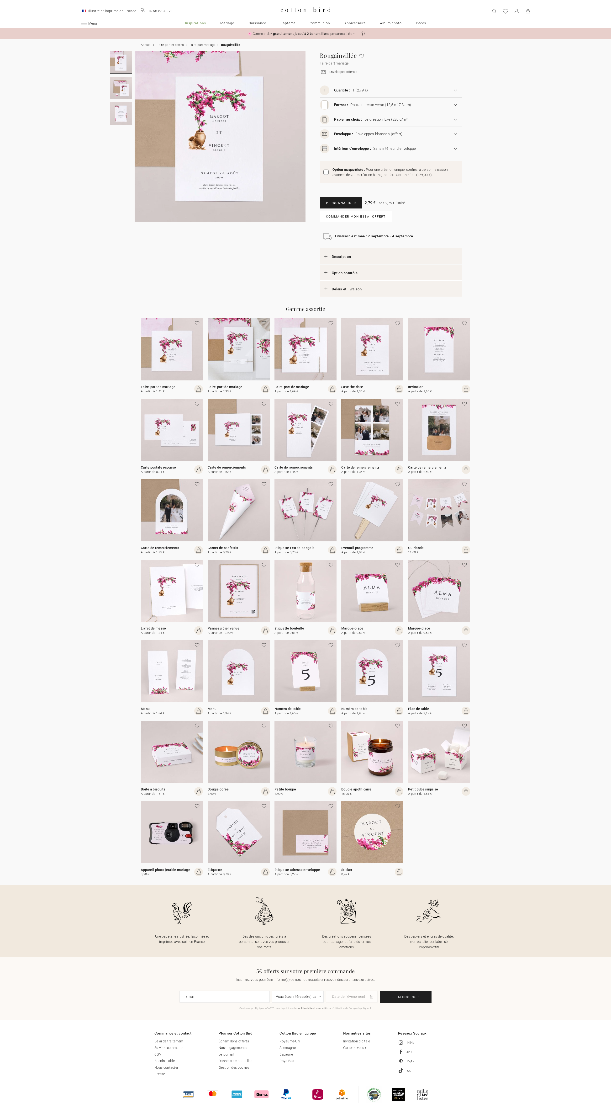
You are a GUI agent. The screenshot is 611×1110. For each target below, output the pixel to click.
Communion (320, 23)
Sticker (346, 870)
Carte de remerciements (227, 467)
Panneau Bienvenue (223, 628)
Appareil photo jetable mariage (165, 870)
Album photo (391, 23)
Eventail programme (357, 548)
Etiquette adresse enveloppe (297, 870)
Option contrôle (345, 273)
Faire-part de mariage (158, 387)
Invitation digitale (356, 1041)
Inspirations (195, 23)
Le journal (226, 1054)
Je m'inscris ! (406, 997)
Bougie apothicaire (356, 789)
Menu (145, 709)
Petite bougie (285, 789)
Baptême (287, 23)
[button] (363, 34)
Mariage (227, 23)
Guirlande (416, 548)
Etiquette (215, 870)
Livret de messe (153, 628)
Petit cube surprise (423, 789)
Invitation (415, 387)
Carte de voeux (354, 1048)
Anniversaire (355, 23)
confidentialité (305, 1008)
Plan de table (418, 709)
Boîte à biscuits (153, 789)
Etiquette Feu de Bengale (294, 548)
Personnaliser (341, 203)
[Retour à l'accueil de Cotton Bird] (305, 16)
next (137, 139)
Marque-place (352, 628)
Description (341, 257)
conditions (325, 1008)
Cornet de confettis (223, 548)
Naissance (257, 23)
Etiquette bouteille (289, 628)
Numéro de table (287, 709)
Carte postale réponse (158, 467)
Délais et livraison (347, 289)
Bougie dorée (218, 789)
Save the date (352, 387)
